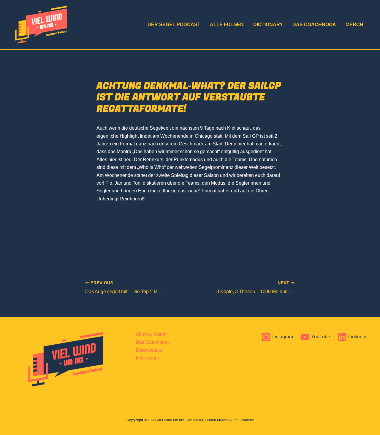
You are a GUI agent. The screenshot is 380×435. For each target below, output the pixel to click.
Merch (354, 24)
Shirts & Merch (151, 334)
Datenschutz (149, 350)
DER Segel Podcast (174, 24)
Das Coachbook (314, 24)
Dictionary (268, 24)
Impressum (147, 357)
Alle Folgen (227, 24)
